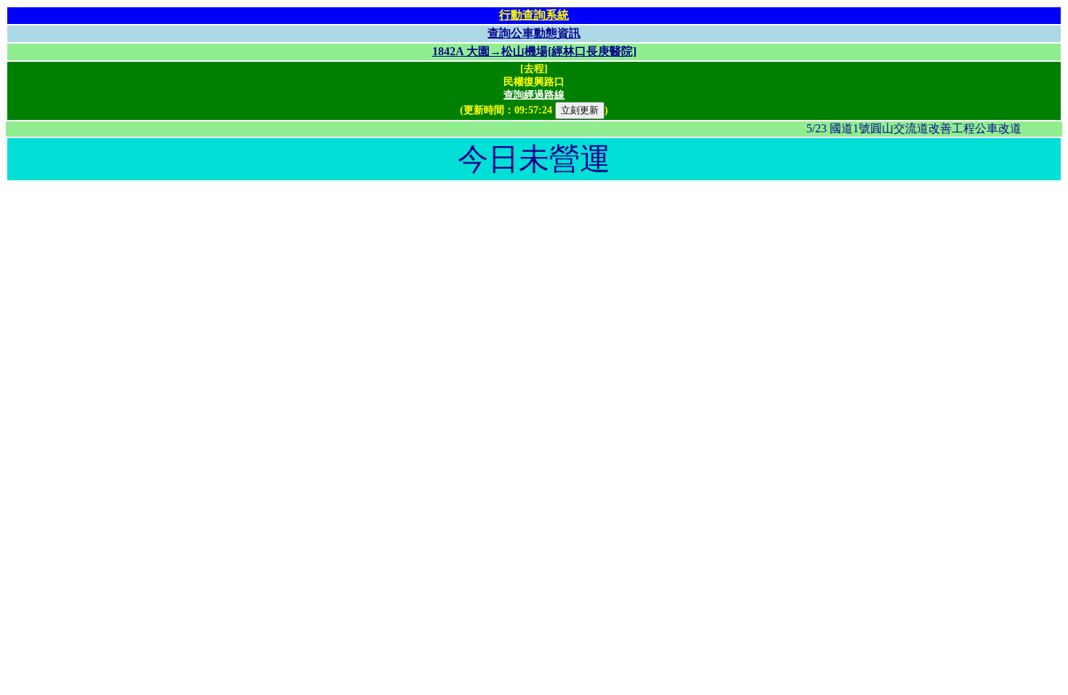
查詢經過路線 (534, 94)
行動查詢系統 (534, 15)
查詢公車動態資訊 (534, 33)
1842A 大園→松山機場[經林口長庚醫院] (534, 51)
